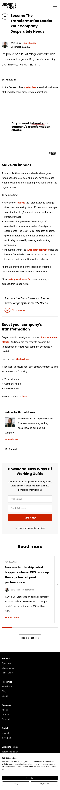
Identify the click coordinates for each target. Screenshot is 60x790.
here (24, 396)
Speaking (6, 663)
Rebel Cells (7, 672)
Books (5, 695)
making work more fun (19, 279)
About (5, 709)
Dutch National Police (38, 249)
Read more (13, 439)
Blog (4, 691)
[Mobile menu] (55, 6)
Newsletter (7, 686)
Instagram (7, 737)
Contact (5, 714)
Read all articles (30, 638)
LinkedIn (6, 732)
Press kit (6, 719)
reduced (21, 202)
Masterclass (29, 87)
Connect (12, 449)
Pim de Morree (29, 42)
